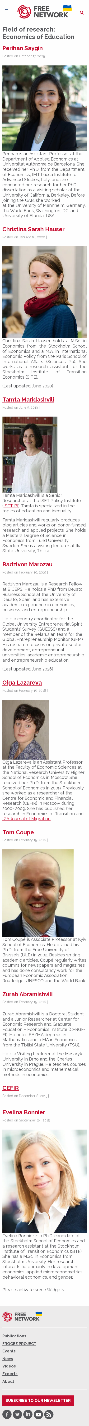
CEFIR (10, 1087)
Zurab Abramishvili (27, 994)
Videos (9, 1366)
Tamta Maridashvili (28, 399)
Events (9, 1351)
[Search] (82, 12)
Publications (14, 1336)
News (7, 1358)
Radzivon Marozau (27, 564)
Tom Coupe (18, 832)
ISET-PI (11, 505)
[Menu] (6, 9)
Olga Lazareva (22, 682)
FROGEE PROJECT (19, 1343)
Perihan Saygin (22, 48)
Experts (10, 1374)
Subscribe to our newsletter (38, 1400)
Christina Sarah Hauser (33, 229)
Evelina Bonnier (23, 1112)
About (8, 1381)
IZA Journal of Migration (26, 818)
